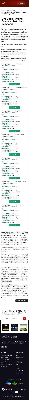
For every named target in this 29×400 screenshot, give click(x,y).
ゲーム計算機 (4, 357)
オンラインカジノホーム (21, 300)
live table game (6, 38)
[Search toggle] (14, 3)
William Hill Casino (21, 181)
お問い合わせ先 (20, 357)
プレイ (14, 84)
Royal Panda (19, 111)
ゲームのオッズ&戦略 (6, 355)
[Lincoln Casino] (14, 327)
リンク (17, 360)
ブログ (17, 368)
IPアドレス (14, 278)
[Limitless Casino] (5, 327)
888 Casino (19, 64)
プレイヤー (4, 291)
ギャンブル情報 (5, 360)
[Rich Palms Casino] (23, 327)
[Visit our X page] (5, 347)
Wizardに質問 (4, 366)
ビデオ (17, 366)
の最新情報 (19, 362)
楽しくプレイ (4, 362)
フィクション (19, 373)
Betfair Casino (20, 134)
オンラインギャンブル (6, 364)
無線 (17, 364)
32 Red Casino (20, 205)
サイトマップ (19, 370)
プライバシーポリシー (14, 398)
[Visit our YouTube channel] (2, 347)
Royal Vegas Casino (21, 87)
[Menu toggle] (26, 3)
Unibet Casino (20, 158)
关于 (17, 355)
